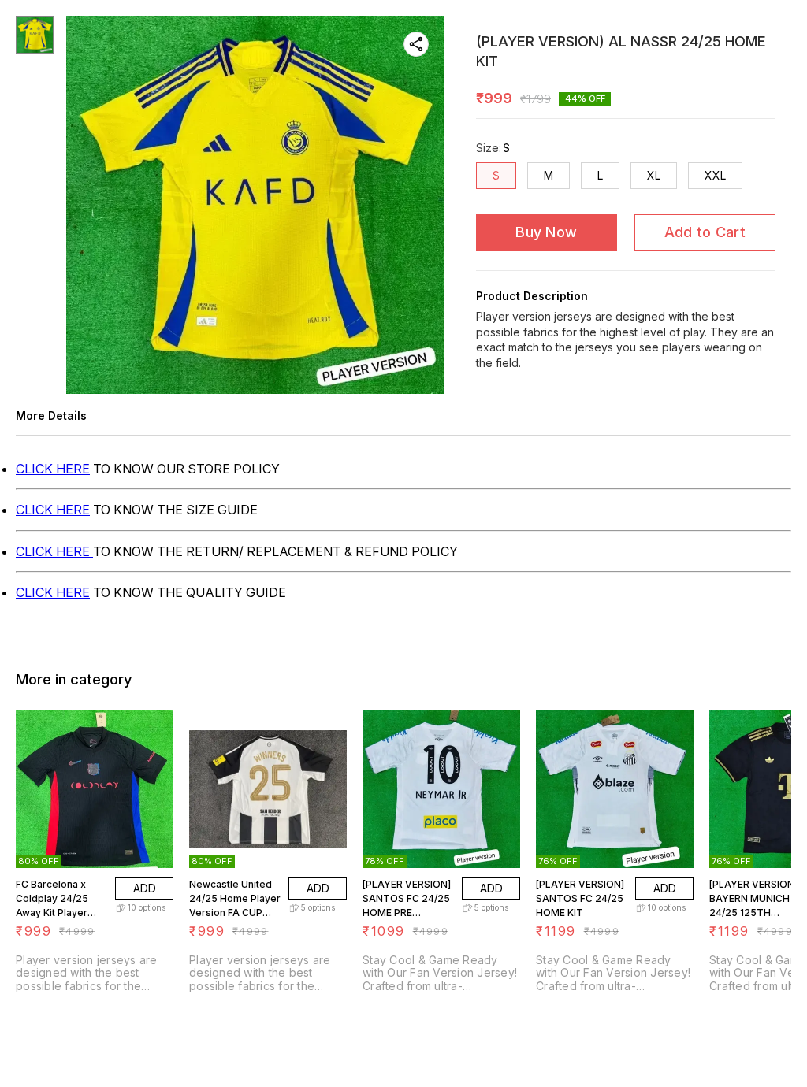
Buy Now (546, 232)
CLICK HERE (53, 469)
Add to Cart (705, 232)
